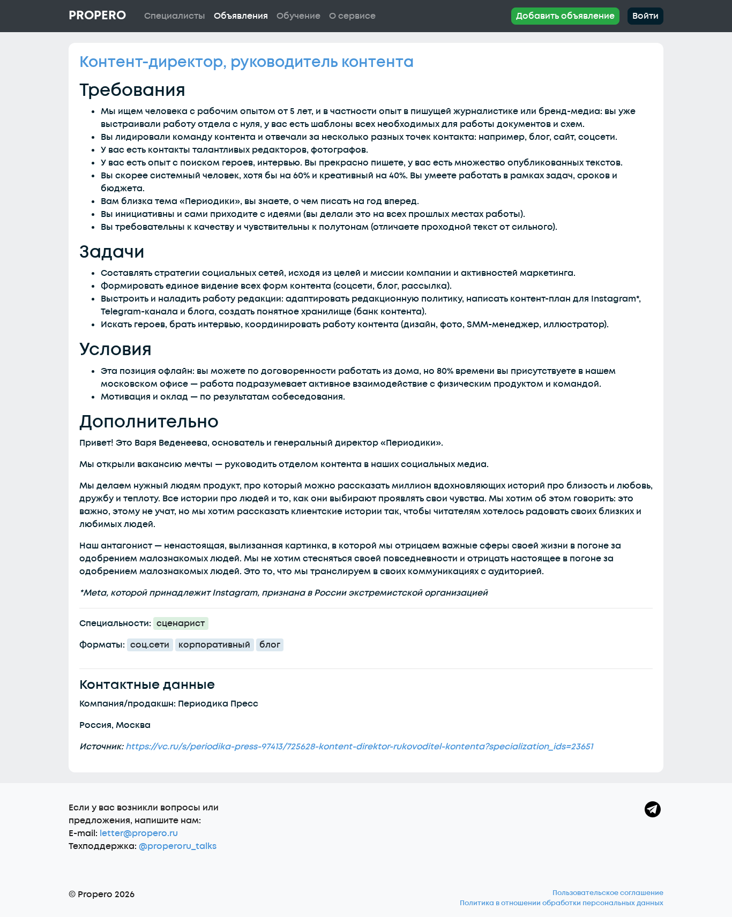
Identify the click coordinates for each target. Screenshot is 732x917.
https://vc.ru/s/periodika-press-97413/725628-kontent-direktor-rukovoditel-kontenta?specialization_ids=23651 (359, 747)
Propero (97, 15)
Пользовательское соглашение (607, 893)
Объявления (241, 16)
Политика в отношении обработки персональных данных (561, 903)
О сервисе (352, 16)
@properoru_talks (177, 846)
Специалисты (174, 16)
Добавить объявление (565, 16)
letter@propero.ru (139, 833)
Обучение (298, 16)
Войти (645, 16)
